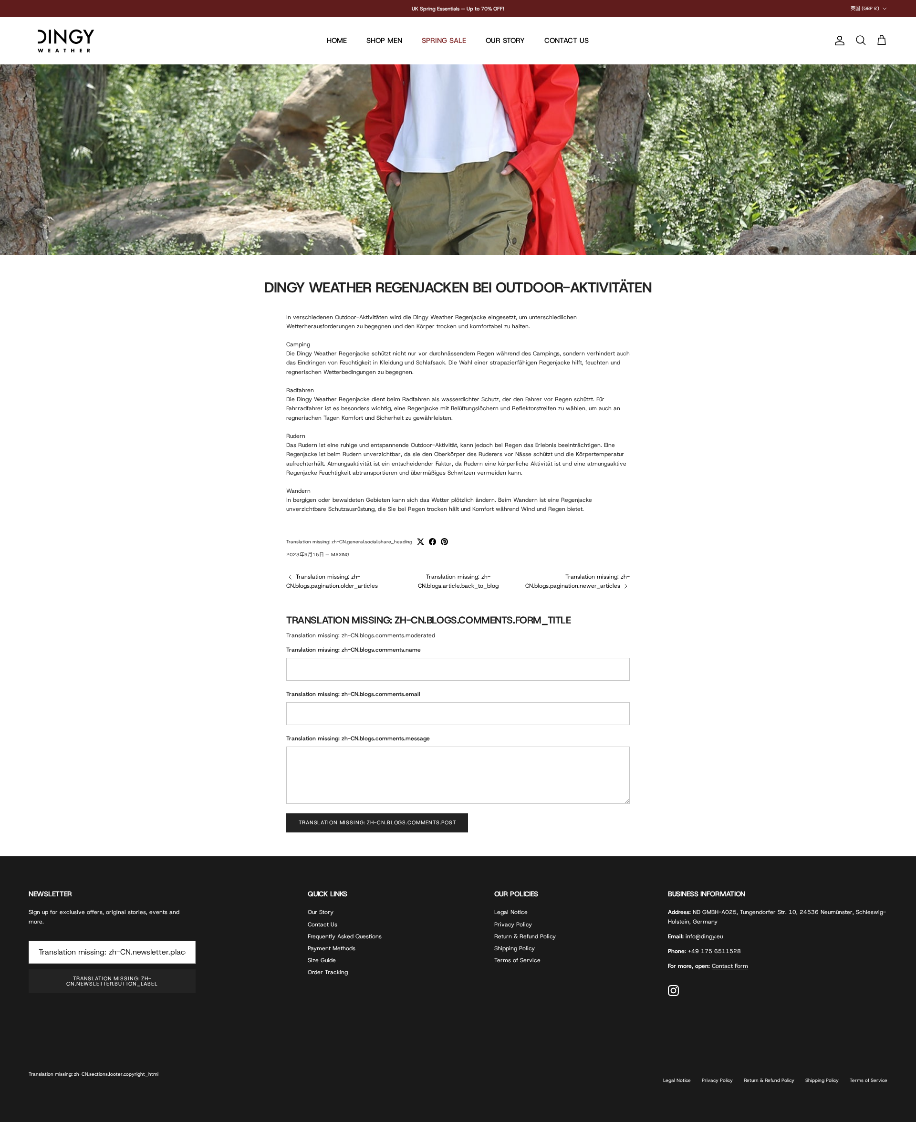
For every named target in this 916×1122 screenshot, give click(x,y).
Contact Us (322, 924)
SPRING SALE (444, 40)
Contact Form (730, 966)
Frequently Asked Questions (345, 936)
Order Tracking (328, 972)
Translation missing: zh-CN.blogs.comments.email (353, 694)
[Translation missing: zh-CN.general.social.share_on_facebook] (432, 541)
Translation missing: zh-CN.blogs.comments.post (377, 822)
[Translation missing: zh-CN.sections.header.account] (837, 40)
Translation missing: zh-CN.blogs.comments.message (358, 738)
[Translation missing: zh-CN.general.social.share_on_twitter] (420, 541)
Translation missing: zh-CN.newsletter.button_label (112, 981)
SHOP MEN (384, 40)
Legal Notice (511, 912)
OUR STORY (505, 40)
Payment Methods (331, 948)
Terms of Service (517, 960)
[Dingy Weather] (64, 40)
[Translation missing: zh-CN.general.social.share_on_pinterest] (444, 541)
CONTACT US (566, 40)
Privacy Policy (513, 924)
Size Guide (322, 960)
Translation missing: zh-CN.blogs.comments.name (353, 650)
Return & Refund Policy (525, 936)
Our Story (320, 912)
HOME (337, 40)
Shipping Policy (514, 948)
